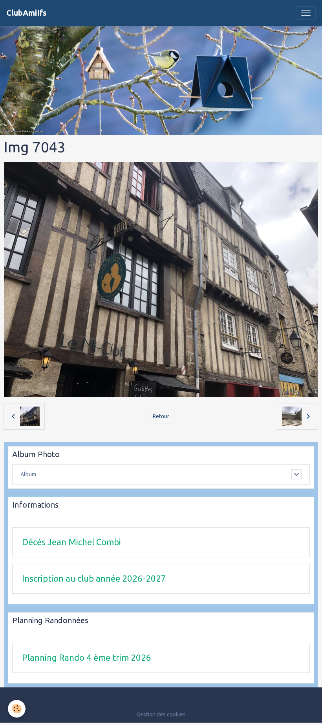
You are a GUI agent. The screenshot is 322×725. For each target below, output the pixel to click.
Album (28, 474)
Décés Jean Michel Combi (71, 542)
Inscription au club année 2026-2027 (94, 578)
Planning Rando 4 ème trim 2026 (86, 657)
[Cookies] (17, 709)
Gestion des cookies (161, 714)
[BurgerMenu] (306, 13)
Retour (161, 416)
